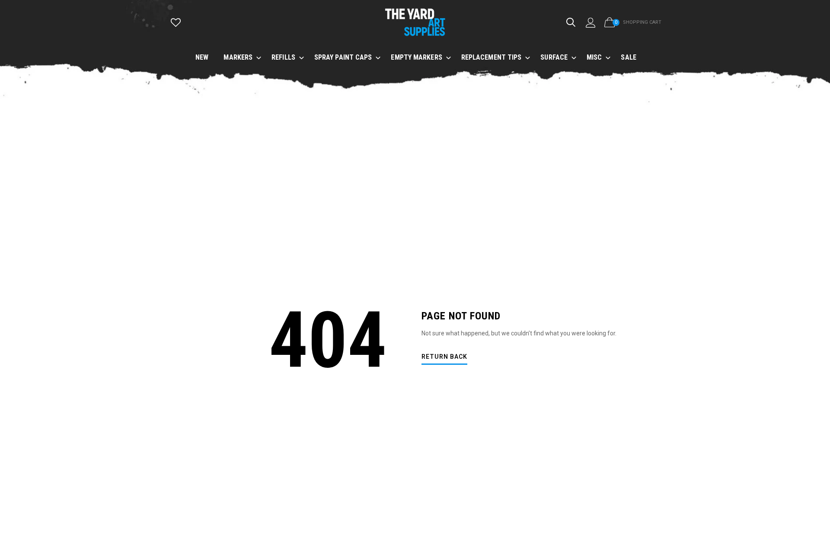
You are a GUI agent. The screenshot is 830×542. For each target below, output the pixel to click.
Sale (628, 57)
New (201, 57)
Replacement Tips (491, 57)
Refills (283, 57)
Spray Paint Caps (343, 57)
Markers (237, 57)
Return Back (444, 357)
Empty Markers (416, 57)
